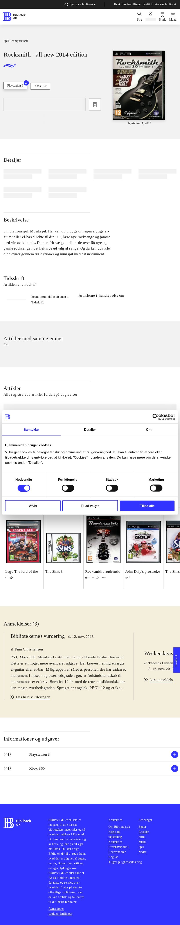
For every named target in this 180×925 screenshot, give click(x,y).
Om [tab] (148, 429)
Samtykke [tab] (31, 429)
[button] (90, 755)
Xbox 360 (40, 86)
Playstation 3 (15, 85)
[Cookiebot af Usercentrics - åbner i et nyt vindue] (156, 417)
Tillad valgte (90, 505)
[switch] (68, 488)
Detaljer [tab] (90, 429)
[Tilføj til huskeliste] (95, 104)
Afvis (33, 505)
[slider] (139, 88)
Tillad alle (147, 505)
